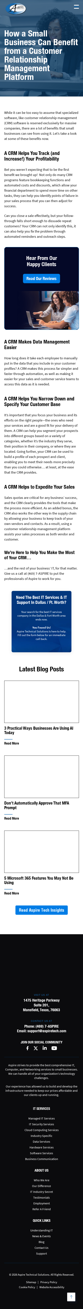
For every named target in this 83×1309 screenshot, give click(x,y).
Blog (41, 1242)
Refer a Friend (41, 1209)
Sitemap (31, 1282)
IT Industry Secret (41, 1192)
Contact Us (41, 1248)
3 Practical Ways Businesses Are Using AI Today (38, 730)
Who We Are (41, 1180)
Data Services (41, 1141)
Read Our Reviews (41, 278)
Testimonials (41, 1197)
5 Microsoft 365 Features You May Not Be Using (38, 880)
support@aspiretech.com (46, 1031)
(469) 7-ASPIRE (47, 1026)
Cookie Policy (27, 1287)
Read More (11, 743)
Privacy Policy (48, 1282)
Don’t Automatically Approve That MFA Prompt (36, 805)
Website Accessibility (51, 1287)
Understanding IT (41, 1230)
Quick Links (41, 1220)
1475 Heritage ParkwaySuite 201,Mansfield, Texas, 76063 (41, 1005)
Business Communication (41, 1159)
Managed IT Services (41, 1118)
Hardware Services (42, 1147)
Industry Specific (41, 1136)
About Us (41, 1170)
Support (41, 1253)
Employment (41, 1203)
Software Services (41, 1153)
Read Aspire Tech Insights (41, 910)
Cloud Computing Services (42, 1130)
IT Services (41, 1109)
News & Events (41, 1236)
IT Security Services (41, 1124)
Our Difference (41, 1186)
